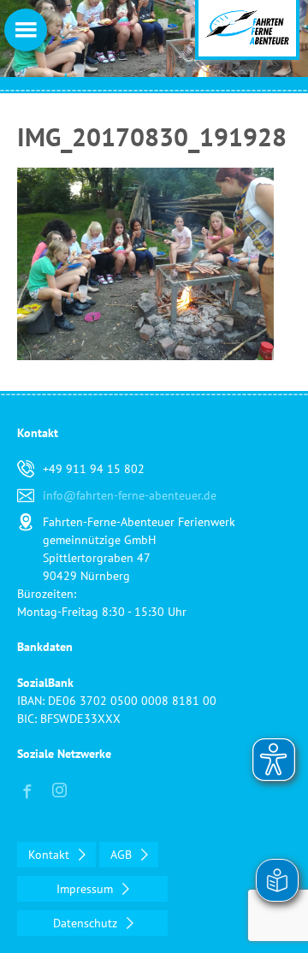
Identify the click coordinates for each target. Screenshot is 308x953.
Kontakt (50, 854)
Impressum (86, 889)
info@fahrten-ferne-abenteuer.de (129, 495)
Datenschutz (87, 923)
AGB (122, 854)
